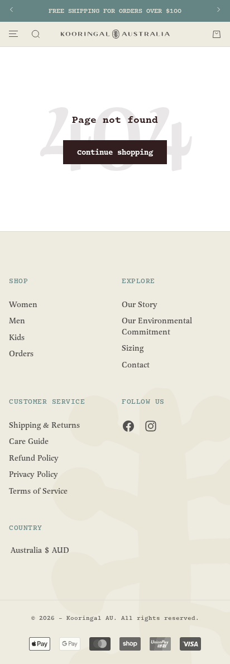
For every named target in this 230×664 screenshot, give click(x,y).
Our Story (139, 304)
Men (17, 321)
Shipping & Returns (44, 424)
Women (23, 304)
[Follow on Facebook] (128, 426)
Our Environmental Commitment (157, 326)
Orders (21, 354)
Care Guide (29, 441)
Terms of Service (38, 491)
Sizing (132, 348)
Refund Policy (34, 457)
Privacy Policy (33, 474)
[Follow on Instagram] (150, 426)
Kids (17, 337)
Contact (136, 365)
